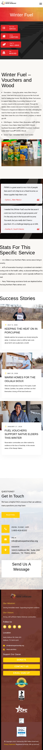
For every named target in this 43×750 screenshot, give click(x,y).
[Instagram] (9, 626)
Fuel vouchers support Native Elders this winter (21, 434)
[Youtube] (19, 626)
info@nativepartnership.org (15, 645)
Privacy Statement (10, 744)
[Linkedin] (14, 626)
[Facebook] (4, 626)
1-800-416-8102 (11, 649)
